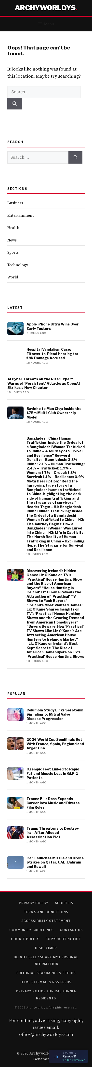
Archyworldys (45, 8)
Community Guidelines (31, 930)
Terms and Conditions (46, 912)
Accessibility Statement (46, 921)
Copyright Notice (63, 939)
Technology (17, 264)
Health (13, 227)
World (12, 277)
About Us (64, 903)
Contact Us (71, 930)
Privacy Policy (33, 903)
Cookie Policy (25, 939)
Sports (13, 252)
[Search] (14, 104)
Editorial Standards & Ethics (46, 973)
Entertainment (20, 215)
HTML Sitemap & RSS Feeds (46, 982)
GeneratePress (46, 1059)
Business (15, 202)
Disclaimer (46, 948)
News (12, 240)
